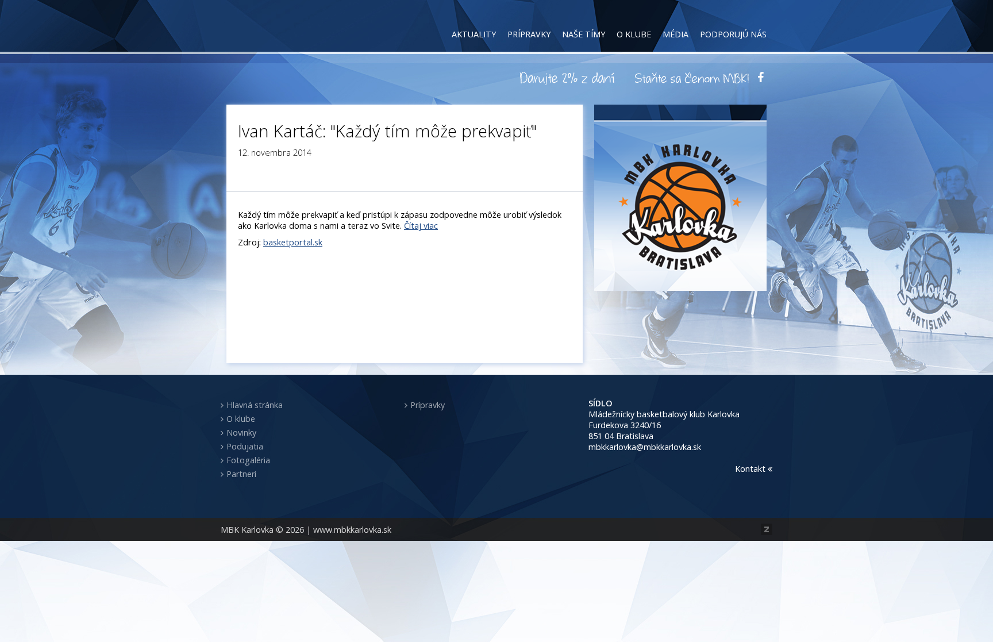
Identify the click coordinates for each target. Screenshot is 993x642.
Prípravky (529, 34)
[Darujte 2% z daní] (569, 77)
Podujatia (244, 446)
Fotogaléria (248, 460)
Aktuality (474, 34)
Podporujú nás (733, 34)
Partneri (241, 473)
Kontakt (751, 468)
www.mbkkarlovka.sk (352, 529)
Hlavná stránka (254, 404)
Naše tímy (583, 34)
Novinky (241, 432)
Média (675, 34)
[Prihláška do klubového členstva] (692, 77)
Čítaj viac (421, 225)
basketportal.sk (292, 242)
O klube (634, 34)
